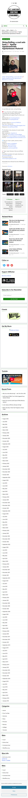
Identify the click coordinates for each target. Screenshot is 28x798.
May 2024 (5, 488)
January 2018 (6, 701)
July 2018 (5, 684)
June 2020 (5, 620)
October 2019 (6, 642)
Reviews (5, 724)
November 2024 (6, 471)
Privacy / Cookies (6, 760)
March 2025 (5, 460)
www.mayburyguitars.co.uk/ (9, 158)
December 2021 (6, 569)
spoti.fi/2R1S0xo (12, 145)
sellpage (5, 727)
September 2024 (6, 477)
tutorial (22, 194)
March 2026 (5, 430)
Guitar (16, 194)
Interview (5, 716)
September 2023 (6, 511)
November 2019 (6, 639)
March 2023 (5, 527)
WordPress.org (6, 748)
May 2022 (5, 555)
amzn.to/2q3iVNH (12, 148)
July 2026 (5, 421)
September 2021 (6, 578)
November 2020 (6, 606)
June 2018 (5, 687)
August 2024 (5, 480)
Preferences (14, 794)
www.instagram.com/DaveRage (17, 136)
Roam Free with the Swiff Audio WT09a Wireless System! (16, 240)
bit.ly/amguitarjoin (15, 118)
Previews (5, 721)
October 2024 (6, 474)
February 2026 (6, 432)
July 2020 (5, 617)
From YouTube (6, 39)
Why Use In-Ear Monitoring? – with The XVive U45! (14, 393)
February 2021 (6, 597)
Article (4, 710)
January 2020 (6, 634)
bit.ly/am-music (12, 146)
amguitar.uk (14, 133)
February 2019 (6, 664)
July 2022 (5, 550)
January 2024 (6, 499)
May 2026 (5, 424)
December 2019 (6, 636)
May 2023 (5, 522)
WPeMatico (10, 166)
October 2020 (6, 608)
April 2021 (5, 592)
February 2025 (6, 463)
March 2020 (5, 628)
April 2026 (5, 427)
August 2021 (5, 580)
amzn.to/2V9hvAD (7, 155)
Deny (14, 791)
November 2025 (6, 438)
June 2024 (5, 486)
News (4, 719)
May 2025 (5, 455)
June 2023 (5, 519)
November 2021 (6, 572)
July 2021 (5, 583)
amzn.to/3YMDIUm (16, 122)
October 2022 (6, 541)
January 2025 (6, 466)
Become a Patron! (6, 275)
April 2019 (5, 659)
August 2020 (5, 614)
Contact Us (4, 758)
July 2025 (5, 449)
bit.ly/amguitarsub (13, 119)
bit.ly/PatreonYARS (13, 127)
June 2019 (5, 653)
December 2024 (6, 469)
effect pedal (10, 194)
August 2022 (5, 547)
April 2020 (5, 625)
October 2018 (6, 675)
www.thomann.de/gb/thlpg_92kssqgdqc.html (13, 125)
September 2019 (6, 645)
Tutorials (5, 730)
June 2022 (5, 553)
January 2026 (6, 435)
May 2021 (5, 589)
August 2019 (5, 647)
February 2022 (6, 564)
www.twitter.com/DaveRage (15, 134)
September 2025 (6, 444)
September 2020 (6, 611)
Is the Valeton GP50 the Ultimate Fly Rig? (12, 405)
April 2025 (5, 458)
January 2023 (6, 533)
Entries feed (5, 742)
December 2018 (6, 670)
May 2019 (5, 656)
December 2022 (6, 536)
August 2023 (5, 513)
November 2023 (6, 505)
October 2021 (6, 575)
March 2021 (5, 594)
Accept (14, 787)
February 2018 (6, 698)
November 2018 (6, 673)
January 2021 (6, 600)
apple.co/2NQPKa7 (12, 143)
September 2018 (6, 678)
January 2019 (6, 667)
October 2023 (6, 508)
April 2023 (5, 525)
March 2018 (5, 695)
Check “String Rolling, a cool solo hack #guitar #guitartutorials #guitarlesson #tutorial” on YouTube (12, 78)
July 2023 (5, 516)
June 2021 (5, 586)
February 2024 (6, 497)
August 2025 (5, 446)
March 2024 (5, 494)
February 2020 (6, 631)
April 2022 (5, 558)
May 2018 (5, 689)
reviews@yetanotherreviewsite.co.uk (16, 137)
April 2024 (5, 491)
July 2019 (5, 650)
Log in (4, 739)
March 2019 (5, 661)
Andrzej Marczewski (8, 51)
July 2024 (5, 483)
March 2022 (5, 561)
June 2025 (5, 452)
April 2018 (5, 692)
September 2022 (6, 544)
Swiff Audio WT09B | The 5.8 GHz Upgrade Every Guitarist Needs (17, 230)
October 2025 (6, 441)
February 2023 (6, 530)
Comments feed (6, 745)
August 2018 (5, 681)
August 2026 (5, 418)
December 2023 (6, 502)
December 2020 (6, 603)
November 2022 (6, 539)
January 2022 (6, 566)
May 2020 (5, 622)
